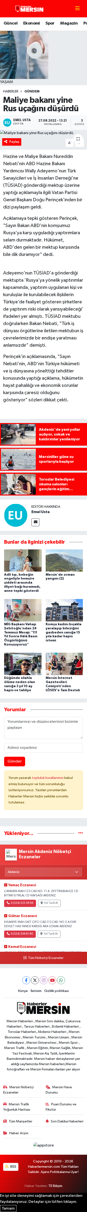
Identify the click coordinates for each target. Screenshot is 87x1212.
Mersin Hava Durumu (59, 1089)
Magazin (69, 23)
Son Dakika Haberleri (67, 1121)
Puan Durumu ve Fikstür (61, 1106)
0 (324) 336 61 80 (22, 933)
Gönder (14, 761)
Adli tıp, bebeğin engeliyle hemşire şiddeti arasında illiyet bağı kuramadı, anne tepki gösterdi (22, 583)
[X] (35, 980)
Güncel (10, 23)
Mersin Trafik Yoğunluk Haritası (16, 1106)
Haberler (10, 91)
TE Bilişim (55, 1186)
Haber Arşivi (18, 1133)
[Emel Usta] (15, 515)
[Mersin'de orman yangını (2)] (64, 560)
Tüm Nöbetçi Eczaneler (45, 958)
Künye (23, 991)
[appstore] (43, 1146)
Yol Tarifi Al (51, 903)
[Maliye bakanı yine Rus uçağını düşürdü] (43, 133)
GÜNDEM (31, 91)
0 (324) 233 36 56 (22, 903)
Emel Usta (40, 512)
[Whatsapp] (61, 980)
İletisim (36, 991)
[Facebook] (26, 980)
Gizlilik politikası (56, 991)
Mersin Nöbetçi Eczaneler (18, 1089)
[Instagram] (44, 980)
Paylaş (14, 141)
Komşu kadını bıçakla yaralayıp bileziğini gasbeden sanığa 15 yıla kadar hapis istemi (63, 632)
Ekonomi (31, 23)
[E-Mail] (35, 522)
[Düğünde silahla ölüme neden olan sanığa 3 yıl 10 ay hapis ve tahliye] (23, 664)
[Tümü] (80, 833)
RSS (13, 1166)
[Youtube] (52, 980)
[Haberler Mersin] (29, 9)
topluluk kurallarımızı (48, 778)
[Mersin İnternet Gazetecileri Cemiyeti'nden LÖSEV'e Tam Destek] (64, 664)
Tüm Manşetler (20, 1121)
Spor (50, 23)
